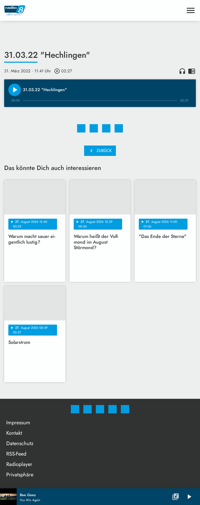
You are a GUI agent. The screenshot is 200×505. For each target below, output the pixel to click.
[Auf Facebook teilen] (81, 128)
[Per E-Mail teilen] (119, 128)
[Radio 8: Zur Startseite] (93, 10)
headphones (182, 71)
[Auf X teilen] (94, 128)
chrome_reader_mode (191, 71)
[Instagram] (87, 409)
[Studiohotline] (112, 409)
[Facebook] (75, 409)
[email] (125, 409)
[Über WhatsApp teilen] (106, 128)
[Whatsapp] (100, 409)
